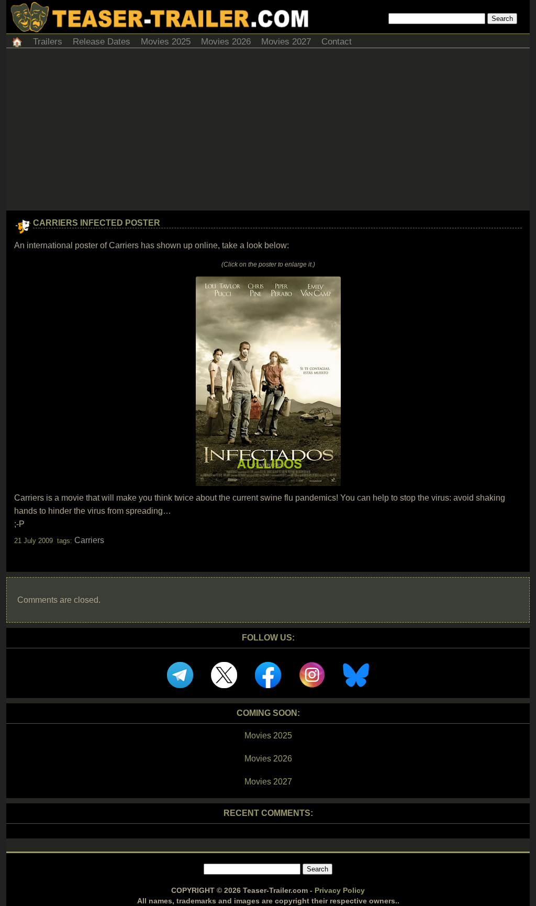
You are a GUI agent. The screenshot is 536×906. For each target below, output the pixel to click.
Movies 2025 (166, 42)
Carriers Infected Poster (96, 222)
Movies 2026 (226, 42)
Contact (336, 42)
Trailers (47, 42)
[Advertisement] (268, 132)
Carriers (89, 540)
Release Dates (101, 42)
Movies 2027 (286, 42)
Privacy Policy (340, 890)
